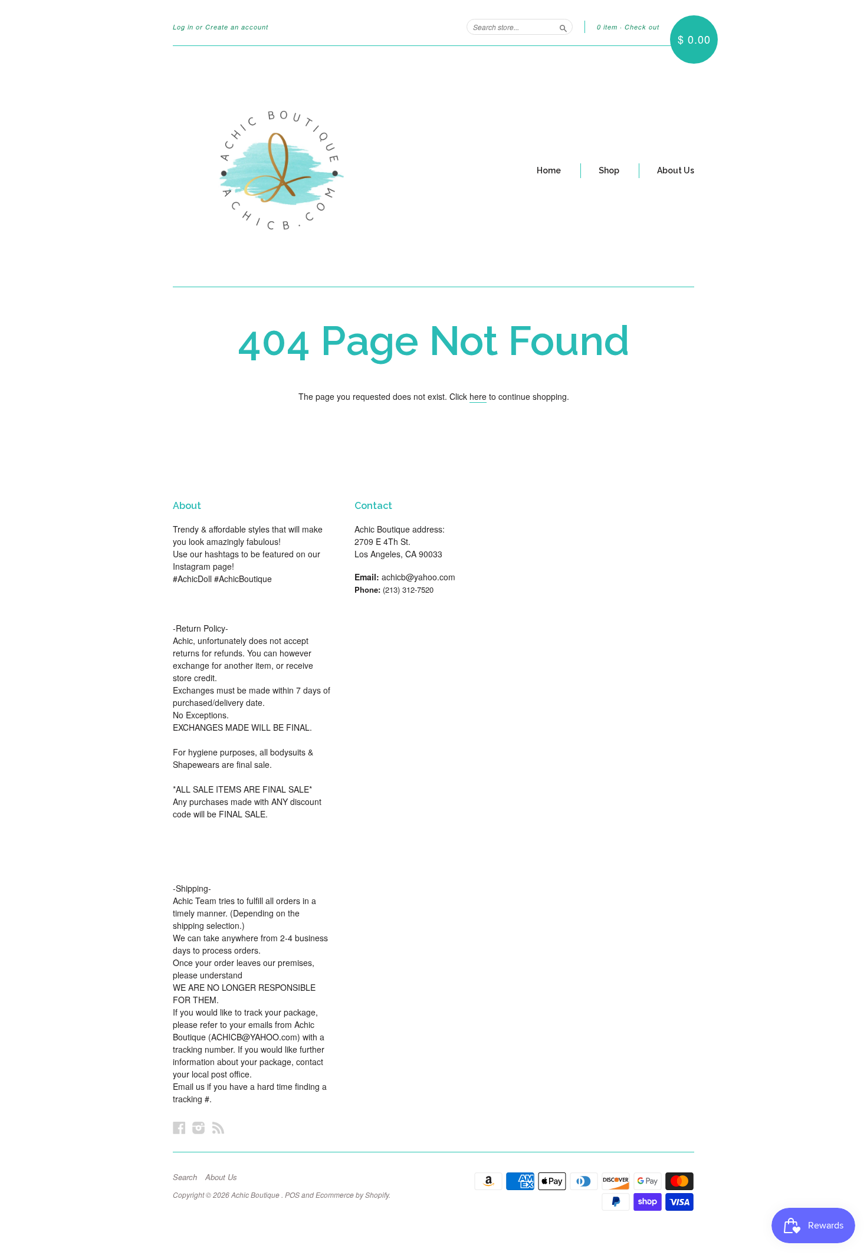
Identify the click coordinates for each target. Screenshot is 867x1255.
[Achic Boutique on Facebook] (179, 1127)
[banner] (281, 166)
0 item (607, 26)
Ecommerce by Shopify (352, 1195)
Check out (642, 26)
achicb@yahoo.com (418, 577)
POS (292, 1195)
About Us (675, 170)
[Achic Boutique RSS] (218, 1127)
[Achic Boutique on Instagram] (198, 1127)
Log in (183, 26)
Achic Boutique (256, 1195)
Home (549, 170)
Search (185, 1177)
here (478, 396)
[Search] (563, 26)
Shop (609, 170)
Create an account (236, 26)
